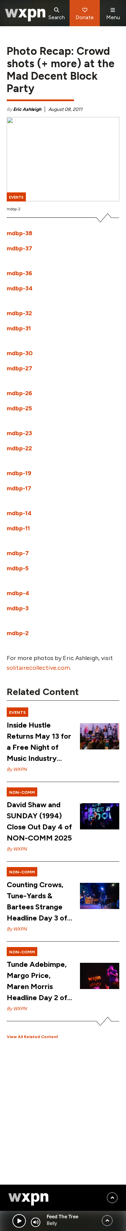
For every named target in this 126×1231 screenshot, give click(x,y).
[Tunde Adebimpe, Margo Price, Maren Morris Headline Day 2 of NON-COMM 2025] (99, 976)
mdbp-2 (18, 633)
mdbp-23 (19, 433)
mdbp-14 (19, 513)
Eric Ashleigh (27, 109)
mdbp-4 (18, 593)
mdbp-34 (20, 288)
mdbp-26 (19, 393)
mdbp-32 (19, 313)
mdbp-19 (19, 473)
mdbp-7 (18, 553)
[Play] (19, 1221)
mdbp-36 (19, 273)
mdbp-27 (19, 368)
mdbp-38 (19, 233)
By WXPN (17, 769)
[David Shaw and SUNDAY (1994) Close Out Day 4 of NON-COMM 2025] (99, 816)
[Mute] (35, 1222)
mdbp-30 (20, 353)
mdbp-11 (18, 528)
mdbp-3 (18, 608)
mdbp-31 (19, 328)
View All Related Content (32, 1036)
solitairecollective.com (38, 667)
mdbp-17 (19, 488)
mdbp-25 (19, 408)
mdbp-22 (19, 448)
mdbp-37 (19, 248)
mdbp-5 (18, 568)
